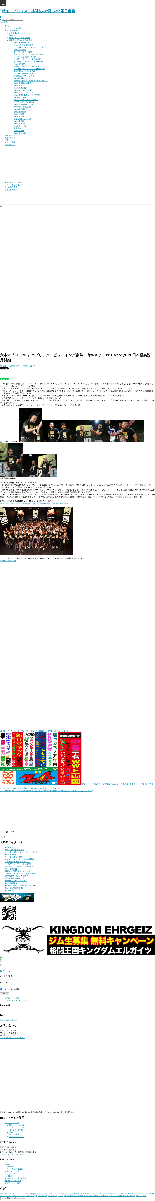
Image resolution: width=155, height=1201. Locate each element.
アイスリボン (140, 1194)
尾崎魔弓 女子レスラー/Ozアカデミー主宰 (31, 81)
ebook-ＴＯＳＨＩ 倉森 (23, 90)
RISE (91, 1194)
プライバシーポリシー (14, 1171)
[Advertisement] (77, 164)
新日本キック (112, 1196)
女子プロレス (10, 145)
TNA (115, 1194)
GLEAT (22, 1194)
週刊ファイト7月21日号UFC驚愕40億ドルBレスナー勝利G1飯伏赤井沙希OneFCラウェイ (35, 503)
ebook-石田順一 (20, 114)
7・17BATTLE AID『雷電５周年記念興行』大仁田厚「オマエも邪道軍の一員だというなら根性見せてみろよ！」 (46, 791)
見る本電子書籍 (11, 31)
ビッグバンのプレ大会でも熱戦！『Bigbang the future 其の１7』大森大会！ (31, 788)
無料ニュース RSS (16, 1125)
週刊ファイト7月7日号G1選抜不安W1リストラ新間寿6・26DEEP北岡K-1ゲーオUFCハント (36, 731)
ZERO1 (134, 1194)
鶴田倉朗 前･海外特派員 (23, 73)
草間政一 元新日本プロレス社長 (26, 66)
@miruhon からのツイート (10, 1020)
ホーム (7, 26)
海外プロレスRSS (16, 1130)
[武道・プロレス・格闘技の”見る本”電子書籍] (37, 11)
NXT (63, 1194)
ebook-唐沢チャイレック (23, 104)
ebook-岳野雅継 (20, 109)
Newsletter (8, 1164)
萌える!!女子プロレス (22, 119)
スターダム (17, 1196)
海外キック (139, 1196)
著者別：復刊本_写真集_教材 (21, 40)
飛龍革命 (17, 128)
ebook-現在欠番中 (21, 133)
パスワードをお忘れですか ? (16, 1000)
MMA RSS (13, 1132)
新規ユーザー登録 (12, 998)
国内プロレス (10, 135)
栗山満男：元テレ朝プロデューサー (28, 62)
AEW (5, 1194)
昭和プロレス (131, 1196)
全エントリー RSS (12, 1123)
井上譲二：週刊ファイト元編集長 (27, 59)
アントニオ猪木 (149, 1194)
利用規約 (8, 1176)
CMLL (13, 1194)
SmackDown (109, 1194)
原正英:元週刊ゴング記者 (24, 102)
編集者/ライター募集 (13, 1181)
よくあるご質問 (11, 1174)
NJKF (56, 1194)
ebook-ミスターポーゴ (22, 42)
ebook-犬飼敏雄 (20, 112)
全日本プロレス (80, 1196)
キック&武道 (10, 142)
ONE (66, 1194)
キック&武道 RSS (16, 1134)
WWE (129, 1194)
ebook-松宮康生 (20, 64)
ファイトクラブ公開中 (14, 28)
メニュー (4, 22)
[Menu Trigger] (3, 3)
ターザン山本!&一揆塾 (23, 52)
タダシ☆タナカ (42, 1196)
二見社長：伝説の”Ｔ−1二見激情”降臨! (29, 69)
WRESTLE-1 (123, 1194)
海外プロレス (10, 138)
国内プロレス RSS (16, 1127)
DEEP (17, 1194)
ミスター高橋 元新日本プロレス (26, 57)
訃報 (144, 1196)
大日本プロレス (96, 1196)
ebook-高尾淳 (19, 131)
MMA (7, 140)
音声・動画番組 (11, 190)
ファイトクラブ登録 (14, 182)
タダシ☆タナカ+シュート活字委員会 (29, 54)
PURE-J (78, 1194)
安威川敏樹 (104, 1196)
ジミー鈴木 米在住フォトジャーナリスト (30, 47)
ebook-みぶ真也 (20, 97)
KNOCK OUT (38, 1194)
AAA (1, 1194)
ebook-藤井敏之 (20, 121)
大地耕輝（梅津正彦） (23, 107)
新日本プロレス (122, 1196)
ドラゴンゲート (52, 1196)
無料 (11, 35)
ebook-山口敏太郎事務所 (23, 83)
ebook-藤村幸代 (20, 124)
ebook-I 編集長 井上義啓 (23, 45)
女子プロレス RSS (16, 1137)
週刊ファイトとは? (12, 1183)
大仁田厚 (88, 1196)
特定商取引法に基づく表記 (15, 1178)
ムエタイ (60, 1196)
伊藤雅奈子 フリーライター (25, 76)
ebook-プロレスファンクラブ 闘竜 (27, 95)
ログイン (5, 970)
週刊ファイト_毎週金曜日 (19, 38)
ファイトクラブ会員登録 (15, 1169)
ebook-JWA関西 (20, 88)
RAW (82, 1194)
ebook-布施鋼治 (20, 50)
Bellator (9, 1194)
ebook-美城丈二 (20, 85)
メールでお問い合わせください (12, 1038)
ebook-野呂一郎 (20, 126)
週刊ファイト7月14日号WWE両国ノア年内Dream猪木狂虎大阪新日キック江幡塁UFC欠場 (117, 784)
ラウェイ (66, 1196)
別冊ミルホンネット (17, 33)
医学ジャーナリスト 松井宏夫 (26, 100)
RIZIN (95, 1194)
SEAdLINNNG (101, 1194)
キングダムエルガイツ (7, 1196)
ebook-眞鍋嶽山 (20, 78)
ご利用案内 (9, 1166)
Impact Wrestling (29, 1194)
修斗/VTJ (72, 1196)
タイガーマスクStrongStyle (29, 1196)
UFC (33, 366)
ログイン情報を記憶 (10, 989)
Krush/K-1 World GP (48, 1194)
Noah (60, 1194)
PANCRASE (72, 1194)
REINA (87, 1194)
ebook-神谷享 (19, 116)
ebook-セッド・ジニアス (23, 93)
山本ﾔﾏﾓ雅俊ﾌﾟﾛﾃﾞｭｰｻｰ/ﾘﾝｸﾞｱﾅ (26, 71)
